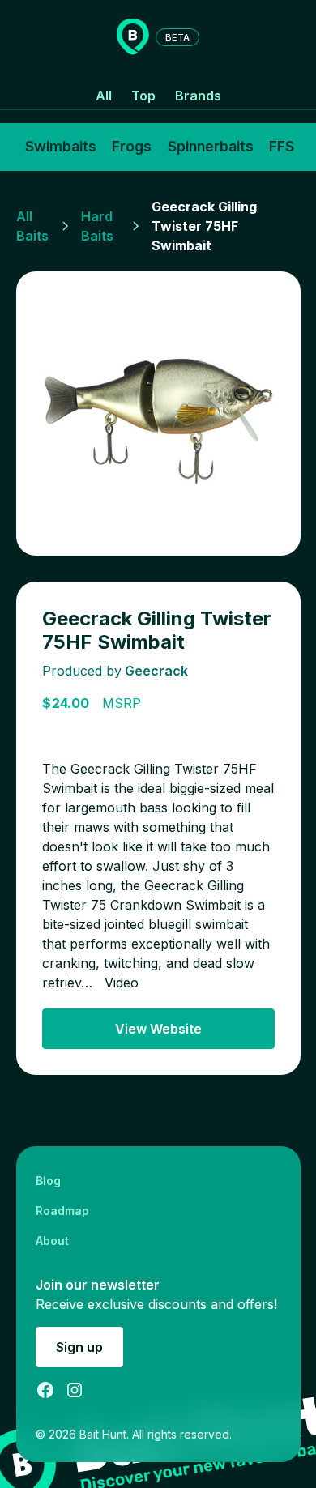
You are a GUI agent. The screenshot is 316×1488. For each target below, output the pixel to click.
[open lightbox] (158, 413)
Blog (48, 1180)
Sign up (79, 1347)
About (52, 1240)
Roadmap (62, 1210)
